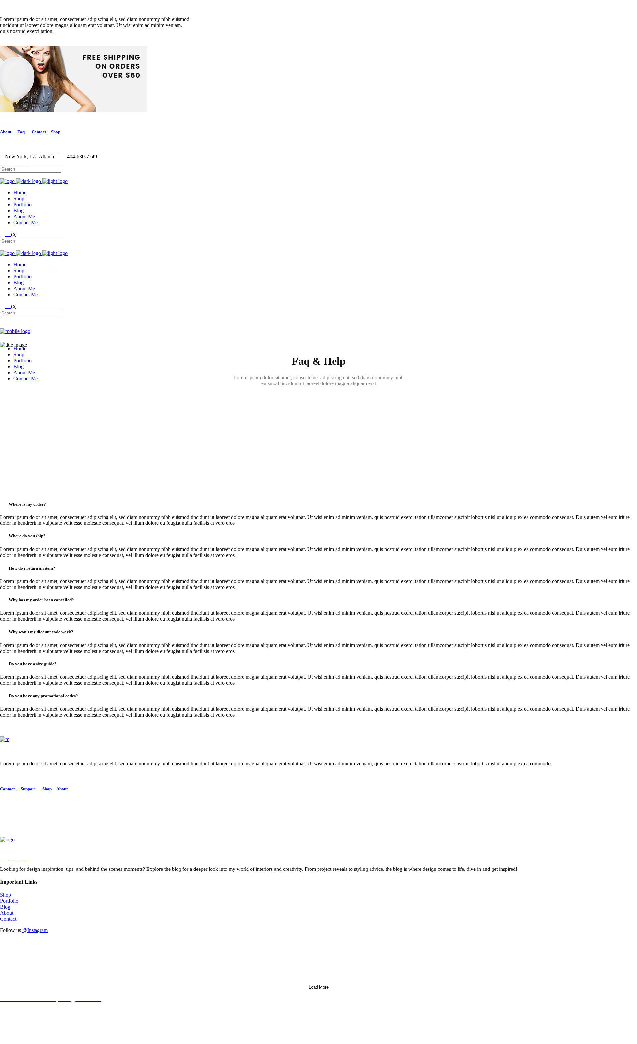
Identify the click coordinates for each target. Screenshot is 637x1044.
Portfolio (9, 901)
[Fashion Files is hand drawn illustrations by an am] (478, 967)
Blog (5, 907)
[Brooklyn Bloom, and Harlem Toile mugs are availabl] (478, 945)
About (6, 131)
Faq (21, 131)
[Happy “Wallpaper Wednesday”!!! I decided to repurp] (158, 967)
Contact (39, 131)
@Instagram (35, 930)
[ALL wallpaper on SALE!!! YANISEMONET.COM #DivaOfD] (158, 948)
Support (28, 788)
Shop (55, 131)
